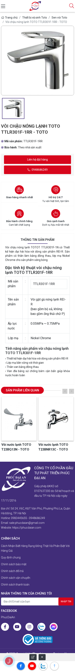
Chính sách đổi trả (12, 571)
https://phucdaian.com (26, 527)
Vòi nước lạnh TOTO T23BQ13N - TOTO (16, 447)
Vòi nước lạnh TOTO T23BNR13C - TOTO (53, 447)
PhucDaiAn (8, 617)
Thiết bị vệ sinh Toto (34, 17)
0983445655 (19, 518)
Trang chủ (11, 17)
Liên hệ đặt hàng (37, 159)
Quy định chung (11, 557)
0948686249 (39, 169)
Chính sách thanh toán (15, 584)
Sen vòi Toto (59, 17)
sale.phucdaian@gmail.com (27, 522)
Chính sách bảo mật (13, 564)
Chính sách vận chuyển (15, 577)
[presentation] (64, 391)
